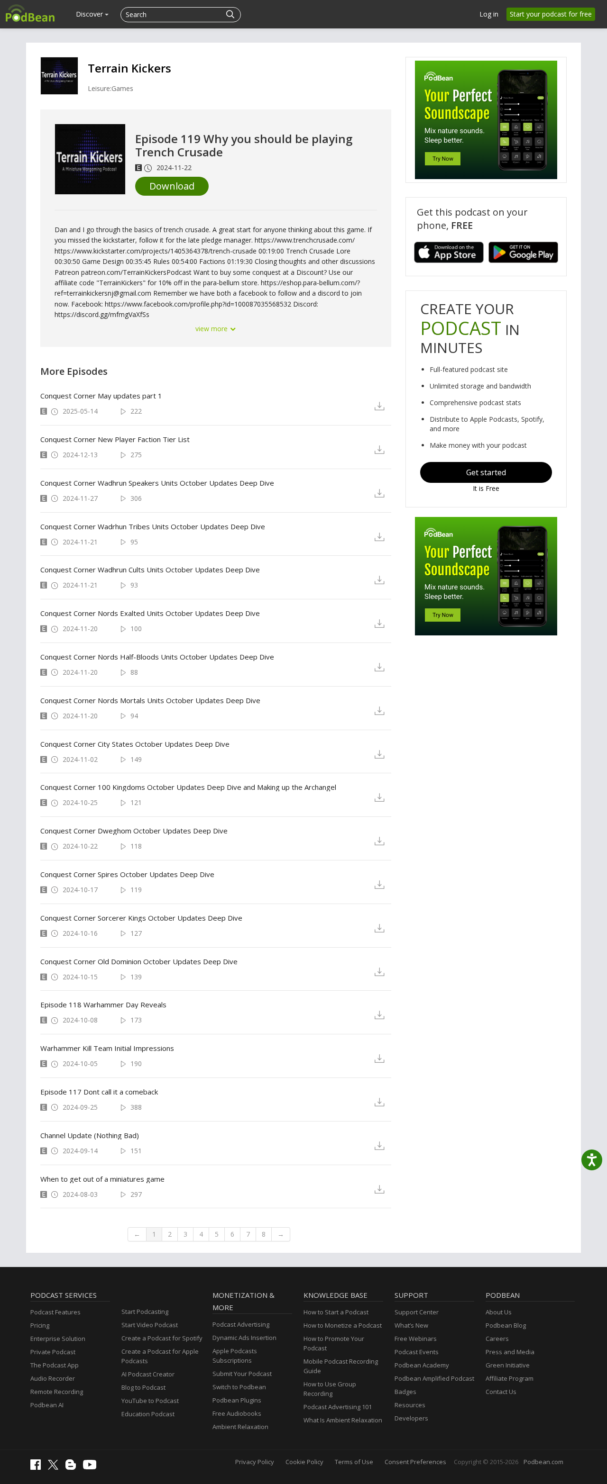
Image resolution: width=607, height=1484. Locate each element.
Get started (486, 472)
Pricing (39, 1325)
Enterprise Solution (57, 1338)
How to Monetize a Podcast (343, 1325)
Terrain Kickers (129, 68)
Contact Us (501, 1391)
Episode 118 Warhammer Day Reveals (103, 1004)
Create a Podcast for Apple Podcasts (160, 1356)
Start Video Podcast (149, 1325)
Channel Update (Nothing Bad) (89, 1135)
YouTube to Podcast (150, 1400)
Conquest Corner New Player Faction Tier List (115, 439)
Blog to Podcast (143, 1387)
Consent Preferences (415, 1461)
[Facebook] (38, 1467)
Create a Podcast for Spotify (161, 1338)
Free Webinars (416, 1338)
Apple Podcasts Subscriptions (234, 1356)
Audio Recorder (52, 1378)
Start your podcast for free (551, 13)
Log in (488, 13)
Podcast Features (55, 1312)
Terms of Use (354, 1461)
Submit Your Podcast (242, 1373)
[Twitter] (55, 1467)
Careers (497, 1338)
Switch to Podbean (239, 1387)
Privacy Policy (254, 1461)
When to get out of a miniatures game (102, 1179)
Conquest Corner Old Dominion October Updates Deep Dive (139, 961)
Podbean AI (47, 1405)
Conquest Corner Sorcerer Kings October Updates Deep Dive (141, 918)
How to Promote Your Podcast (334, 1343)
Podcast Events (417, 1352)
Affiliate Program (509, 1378)
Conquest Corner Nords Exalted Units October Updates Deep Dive (150, 613)
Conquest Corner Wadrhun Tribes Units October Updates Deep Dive (152, 526)
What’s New (411, 1325)
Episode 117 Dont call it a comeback (99, 1091)
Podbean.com (543, 1461)
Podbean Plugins (236, 1400)
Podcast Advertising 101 (338, 1407)
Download (171, 186)
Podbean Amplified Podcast (434, 1378)
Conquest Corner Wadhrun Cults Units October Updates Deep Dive (150, 569)
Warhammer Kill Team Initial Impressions (107, 1048)
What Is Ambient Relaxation (343, 1420)
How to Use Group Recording (330, 1389)
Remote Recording (56, 1391)
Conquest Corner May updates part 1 (101, 395)
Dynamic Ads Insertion (244, 1337)
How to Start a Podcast (336, 1312)
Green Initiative (508, 1365)
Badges (405, 1391)
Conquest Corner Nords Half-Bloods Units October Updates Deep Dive (157, 656)
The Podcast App (54, 1365)
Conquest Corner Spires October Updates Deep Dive (127, 874)
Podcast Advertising (240, 1324)
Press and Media (510, 1352)
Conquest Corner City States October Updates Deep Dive (135, 744)
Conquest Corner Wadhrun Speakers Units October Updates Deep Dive (157, 483)
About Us (499, 1312)
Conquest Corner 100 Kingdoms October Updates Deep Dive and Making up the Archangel (188, 787)
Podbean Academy (422, 1365)
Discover (90, 13)
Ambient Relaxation (240, 1426)
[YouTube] (92, 1467)
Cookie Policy (304, 1461)
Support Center (417, 1312)
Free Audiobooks (236, 1413)
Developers (411, 1418)
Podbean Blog (506, 1325)
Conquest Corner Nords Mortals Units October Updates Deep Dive (150, 700)
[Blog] (73, 1467)
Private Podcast (52, 1352)
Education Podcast (148, 1414)
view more (212, 328)
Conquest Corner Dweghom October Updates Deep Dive (134, 830)
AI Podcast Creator (148, 1374)
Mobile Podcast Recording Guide (341, 1366)
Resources (410, 1405)
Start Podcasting (144, 1311)
